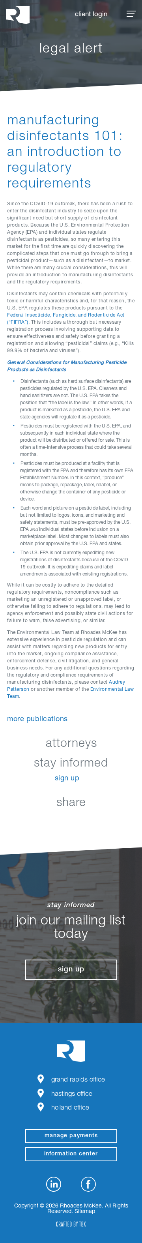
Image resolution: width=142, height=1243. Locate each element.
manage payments (71, 1136)
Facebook (51, 822)
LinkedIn (32, 822)
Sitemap (85, 1212)
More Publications (37, 719)
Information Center (71, 1154)
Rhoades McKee (18, 15)
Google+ (91, 822)
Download (111, 822)
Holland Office (70, 1108)
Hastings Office (71, 1094)
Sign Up (67, 778)
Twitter (71, 822)
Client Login (91, 14)
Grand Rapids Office (78, 1080)
